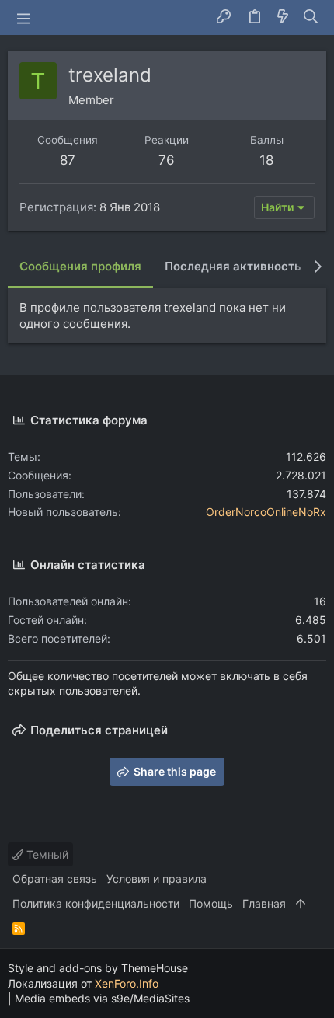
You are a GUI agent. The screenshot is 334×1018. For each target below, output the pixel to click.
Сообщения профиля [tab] (80, 266)
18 (266, 160)
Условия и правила (156, 878)
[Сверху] (301, 903)
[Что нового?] (283, 17)
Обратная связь (54, 878)
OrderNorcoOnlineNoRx (266, 511)
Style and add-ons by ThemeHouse (98, 967)
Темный (45, 854)
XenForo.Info (126, 983)
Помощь (211, 903)
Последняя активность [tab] (233, 266)
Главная (264, 903)
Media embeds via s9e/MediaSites (102, 998)
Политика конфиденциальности (95, 903)
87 (67, 160)
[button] (23, 18)
